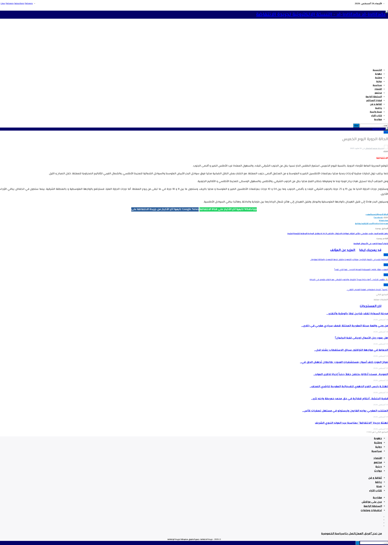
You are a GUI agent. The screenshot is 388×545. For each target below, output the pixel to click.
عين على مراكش (372, 502)
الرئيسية (377, 70)
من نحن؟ (376, 533)
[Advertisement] (194, 45)
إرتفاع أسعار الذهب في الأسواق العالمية (370, 243)
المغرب (368, 214)
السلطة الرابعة (374, 97)
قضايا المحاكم (374, 101)
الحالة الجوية (383, 214)
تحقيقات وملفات (371, 510)
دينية (378, 467)
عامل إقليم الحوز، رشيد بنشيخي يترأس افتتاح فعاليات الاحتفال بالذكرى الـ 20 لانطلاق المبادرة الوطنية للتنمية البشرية (337, 233)
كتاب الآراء (376, 116)
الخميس (374, 214)
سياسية (377, 85)
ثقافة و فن (376, 104)
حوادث (378, 471)
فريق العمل (363, 533)
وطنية (378, 78)
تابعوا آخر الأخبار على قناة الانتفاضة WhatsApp (228, 209)
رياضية (378, 108)
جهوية (378, 74)
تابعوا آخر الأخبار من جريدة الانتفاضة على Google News (165, 209)
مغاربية (378, 119)
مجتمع (378, 93)
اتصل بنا (350, 533)
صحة (379, 486)
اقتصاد (378, 89)
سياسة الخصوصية (333, 533)
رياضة (378, 482)
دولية (379, 82)
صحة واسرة (376, 112)
